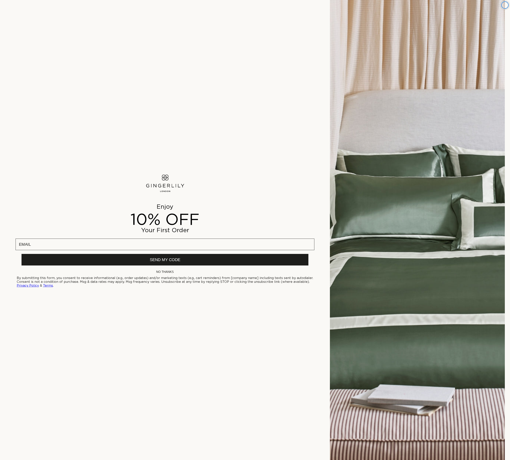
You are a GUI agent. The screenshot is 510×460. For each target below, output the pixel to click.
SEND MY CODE (165, 260)
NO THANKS (165, 271)
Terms (48, 285)
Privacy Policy (28, 285)
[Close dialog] (504, 5)
